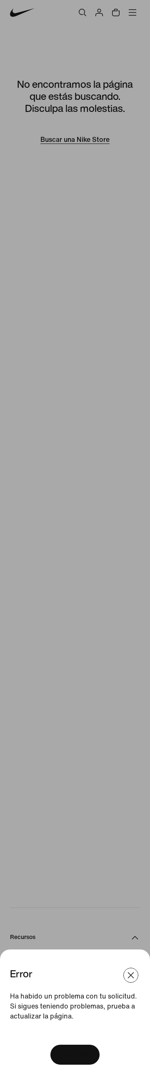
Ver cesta (75, 1054)
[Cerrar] (130, 975)
